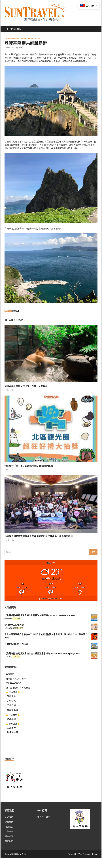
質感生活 (11, 696)
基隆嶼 (15, 311)
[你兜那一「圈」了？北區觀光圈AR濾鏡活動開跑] (51, 462)
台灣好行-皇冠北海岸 (16, 678)
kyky (20, 48)
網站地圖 (9, 836)
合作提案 (9, 831)
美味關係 (11, 700)
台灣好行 (10, 674)
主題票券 (11, 727)
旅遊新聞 (23, 39)
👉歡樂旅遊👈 (13, 724)
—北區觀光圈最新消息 (12, 39)
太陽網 (22, 854)
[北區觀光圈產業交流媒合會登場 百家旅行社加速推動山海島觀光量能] (51, 533)
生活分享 (38, 39)
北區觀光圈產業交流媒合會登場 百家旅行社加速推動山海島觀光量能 (39, 536)
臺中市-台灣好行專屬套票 (18, 687)
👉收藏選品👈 (13, 715)
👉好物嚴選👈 (13, 692)
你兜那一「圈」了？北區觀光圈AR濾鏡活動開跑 (29, 465)
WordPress (82, 854)
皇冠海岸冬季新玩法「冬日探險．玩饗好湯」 (27, 386)
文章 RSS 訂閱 (43, 817)
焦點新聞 (30, 39)
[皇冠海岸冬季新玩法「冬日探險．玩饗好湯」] (51, 383)
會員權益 (9, 822)
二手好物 (11, 705)
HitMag (94, 854)
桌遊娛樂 (11, 718)
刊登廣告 (9, 826)
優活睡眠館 (12, 709)
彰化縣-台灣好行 (14, 683)
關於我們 (9, 841)
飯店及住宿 (12, 732)
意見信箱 (9, 817)
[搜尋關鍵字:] (51, 552)
